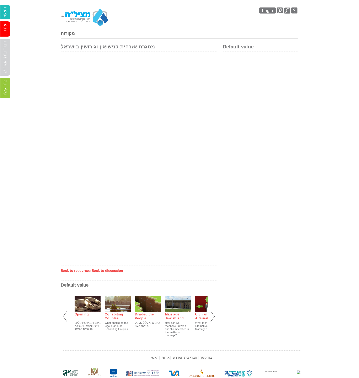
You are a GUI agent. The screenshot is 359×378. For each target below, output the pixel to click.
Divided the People (144, 316)
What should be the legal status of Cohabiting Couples (116, 326)
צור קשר (4, 88)
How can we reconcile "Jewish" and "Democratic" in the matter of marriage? (177, 329)
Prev (66, 317)
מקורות (68, 33)
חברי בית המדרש (4, 57)
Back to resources (76, 271)
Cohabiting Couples (114, 316)
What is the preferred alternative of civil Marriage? (207, 326)
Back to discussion (107, 271)
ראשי (4, 12)
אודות (4, 28)
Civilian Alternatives (205, 316)
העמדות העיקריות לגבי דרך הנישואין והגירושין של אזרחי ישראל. (88, 326)
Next (212, 317)
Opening (82, 314)
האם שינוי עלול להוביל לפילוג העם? (147, 324)
